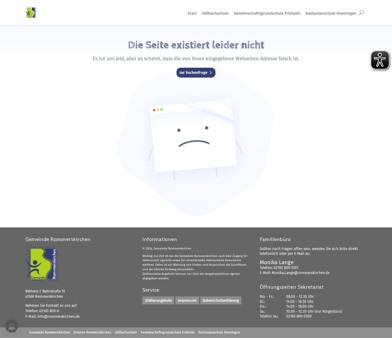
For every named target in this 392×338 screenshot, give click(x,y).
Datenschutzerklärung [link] (221, 300)
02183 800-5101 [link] (286, 267)
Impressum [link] (187, 300)
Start (192, 13)
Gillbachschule (215, 13)
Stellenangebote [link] (158, 300)
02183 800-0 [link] (49, 311)
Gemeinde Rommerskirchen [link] (49, 332)
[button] (11, 326)
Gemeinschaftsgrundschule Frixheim (267, 13)
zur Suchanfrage (193, 72)
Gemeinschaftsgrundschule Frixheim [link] (168, 332)
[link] (58, 316)
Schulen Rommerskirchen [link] (92, 332)
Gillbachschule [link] (126, 332)
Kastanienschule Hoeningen (331, 13)
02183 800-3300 (299, 316)
